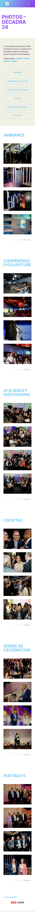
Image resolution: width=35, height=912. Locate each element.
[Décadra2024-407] (18, 678)
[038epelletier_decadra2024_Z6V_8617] (18, 316)
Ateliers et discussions (17, 90)
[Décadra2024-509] (18, 827)
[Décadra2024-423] (18, 749)
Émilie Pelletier (11, 61)
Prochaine (27, 240)
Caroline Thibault (23, 58)
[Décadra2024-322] (18, 851)
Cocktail (17, 98)
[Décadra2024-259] (18, 493)
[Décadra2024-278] (18, 446)
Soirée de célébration (17, 107)
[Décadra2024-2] (18, 210)
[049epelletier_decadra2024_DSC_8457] (18, 363)
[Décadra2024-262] (18, 470)
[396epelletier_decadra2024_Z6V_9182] (18, 619)
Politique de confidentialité (10, 897)
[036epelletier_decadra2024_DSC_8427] (18, 293)
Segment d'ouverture (17, 81)
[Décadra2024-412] (18, 725)
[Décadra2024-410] (18, 702)
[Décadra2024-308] (18, 874)
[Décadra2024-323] (18, 595)
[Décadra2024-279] (18, 422)
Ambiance (17, 73)
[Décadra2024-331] (18, 548)
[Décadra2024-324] (18, 572)
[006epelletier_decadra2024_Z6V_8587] (18, 234)
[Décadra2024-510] (18, 804)
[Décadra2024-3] (18, 187)
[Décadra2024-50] (18, 340)
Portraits (17, 115)
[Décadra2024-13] (18, 163)
